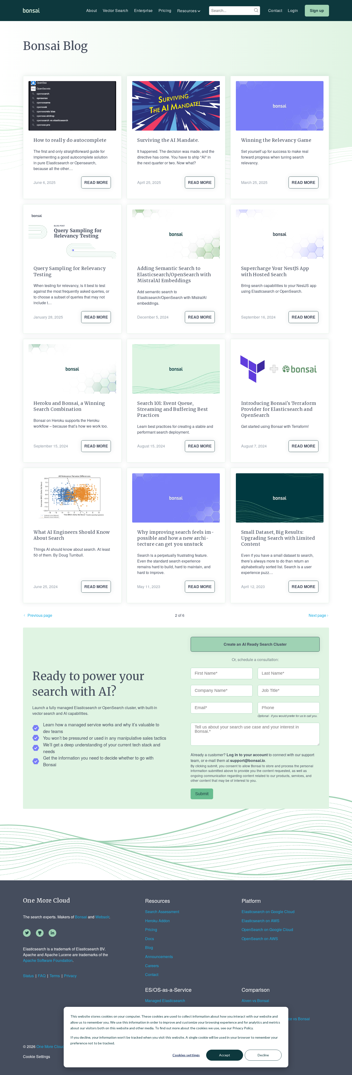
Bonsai (81, 917)
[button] (189, 10)
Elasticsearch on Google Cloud (268, 912)
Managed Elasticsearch (165, 1001)
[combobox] (234, 10)
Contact (275, 10)
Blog (149, 947)
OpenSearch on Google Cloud (267, 930)
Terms (55, 976)
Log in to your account (247, 754)
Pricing (165, 10)
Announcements (159, 957)
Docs (149, 939)
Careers (152, 966)
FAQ (41, 976)
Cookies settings (186, 1055)
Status (28, 976)
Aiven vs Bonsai (255, 1001)
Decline (263, 1055)
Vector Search (115, 10)
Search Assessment (162, 912)
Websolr (102, 917)
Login (293, 10)
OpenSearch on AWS (260, 939)
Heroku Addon (157, 921)
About (91, 10)
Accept (224, 1055)
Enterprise (143, 10)
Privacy (70, 976)
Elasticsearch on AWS (260, 921)
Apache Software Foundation (48, 960)
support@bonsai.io (247, 760)
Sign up (317, 10)
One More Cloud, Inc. (54, 1046)
